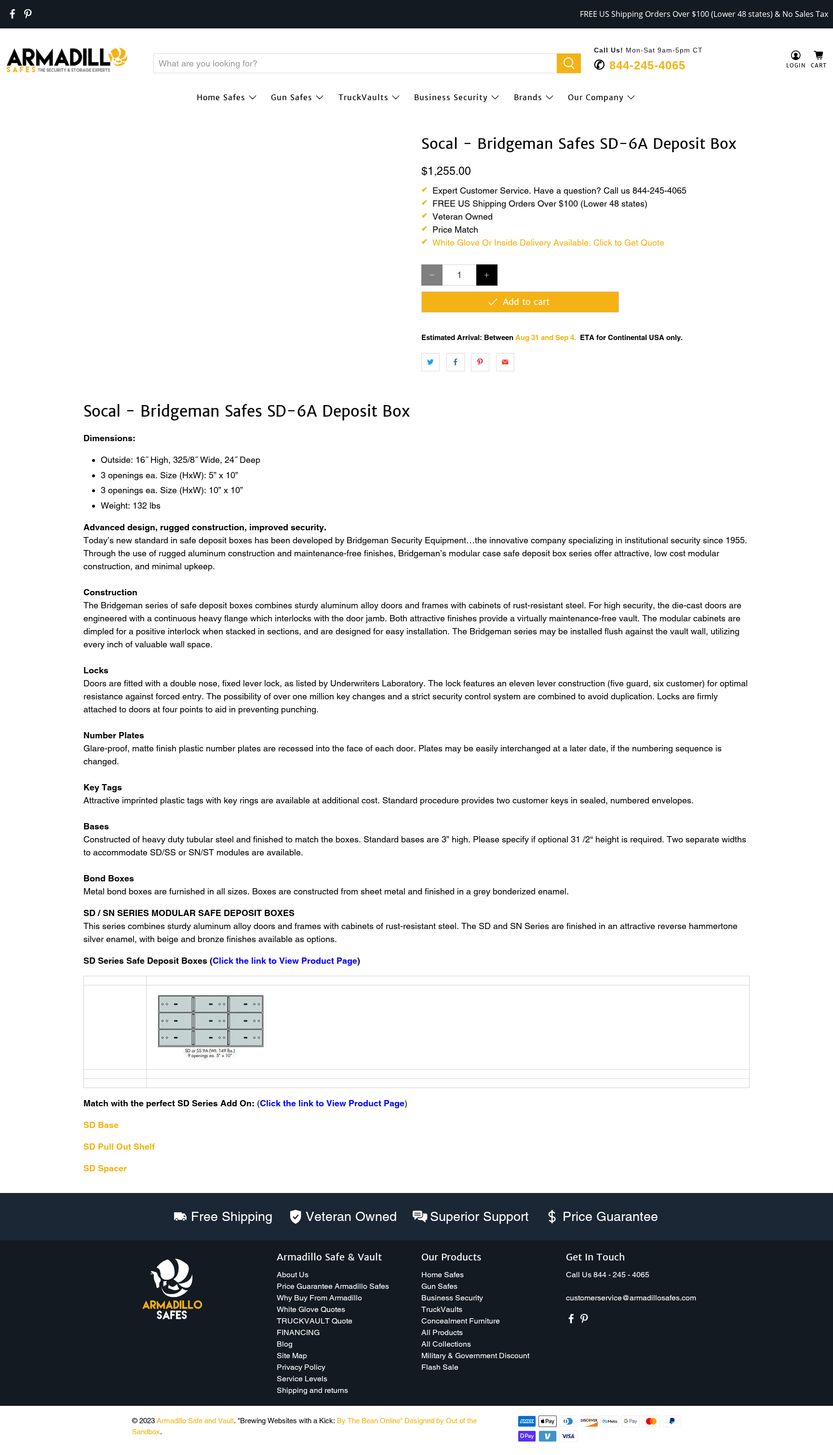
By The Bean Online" (370, 1420)
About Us (293, 1274)
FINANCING (298, 1332)
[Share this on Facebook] (455, 362)
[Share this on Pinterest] (480, 362)
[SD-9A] (211, 1058)
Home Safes (221, 97)
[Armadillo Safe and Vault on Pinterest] (28, 14)
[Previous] (20, 135)
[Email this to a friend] (505, 362)
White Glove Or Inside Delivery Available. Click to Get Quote (548, 242)
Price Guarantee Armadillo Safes (333, 1286)
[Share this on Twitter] (430, 362)
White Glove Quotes (311, 1309)
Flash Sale (439, 1367)
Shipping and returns (312, 1390)
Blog (285, 1344)
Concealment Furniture (460, 1320)
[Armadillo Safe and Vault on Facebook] (12, 14)
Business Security (451, 97)
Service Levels (302, 1378)
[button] (832, 1451)
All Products (442, 1332)
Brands (528, 97)
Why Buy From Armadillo (319, 1297)
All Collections (446, 1344)
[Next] (396, 135)
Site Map (292, 1355)
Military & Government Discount (475, 1355)
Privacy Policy (301, 1367)
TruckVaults (363, 97)
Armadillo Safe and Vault (195, 1420)
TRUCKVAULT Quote (314, 1320)
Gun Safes (291, 97)
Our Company (596, 97)
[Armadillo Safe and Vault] (67, 60)
